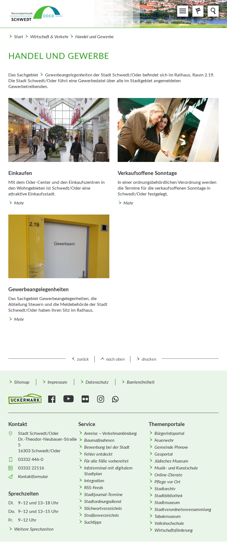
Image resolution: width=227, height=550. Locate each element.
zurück (83, 359)
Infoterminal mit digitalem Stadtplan (108, 471)
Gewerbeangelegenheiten (68, 75)
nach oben (115, 359)
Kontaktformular (33, 476)
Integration (94, 481)
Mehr (19, 203)
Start (18, 37)
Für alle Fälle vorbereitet (106, 461)
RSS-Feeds (93, 488)
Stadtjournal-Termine (103, 494)
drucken (149, 359)
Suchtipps (92, 522)
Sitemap (21, 382)
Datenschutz (97, 382)
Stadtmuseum (167, 502)
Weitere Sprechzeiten (33, 529)
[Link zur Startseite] (74, 14)
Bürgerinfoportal (169, 433)
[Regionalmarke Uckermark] (25, 399)
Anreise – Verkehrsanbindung (110, 433)
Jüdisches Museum (171, 461)
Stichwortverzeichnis (103, 508)
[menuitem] (21, 382)
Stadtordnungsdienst (103, 501)
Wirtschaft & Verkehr (49, 37)
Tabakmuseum (167, 516)
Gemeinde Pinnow (171, 447)
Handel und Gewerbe (94, 37)
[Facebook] (52, 399)
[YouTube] (69, 399)
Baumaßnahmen (99, 440)
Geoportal (163, 454)
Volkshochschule (169, 523)
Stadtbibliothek (168, 496)
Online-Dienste (168, 475)
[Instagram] (101, 399)
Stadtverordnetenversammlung (182, 509)
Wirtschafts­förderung (173, 530)
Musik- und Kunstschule (176, 468)
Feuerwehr (164, 440)
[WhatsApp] (116, 399)
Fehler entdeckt (98, 454)
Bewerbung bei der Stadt (107, 447)
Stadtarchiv (165, 489)
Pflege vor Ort (167, 482)
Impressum (57, 382)
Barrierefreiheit (141, 382)
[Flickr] (86, 399)
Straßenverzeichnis (101, 515)
